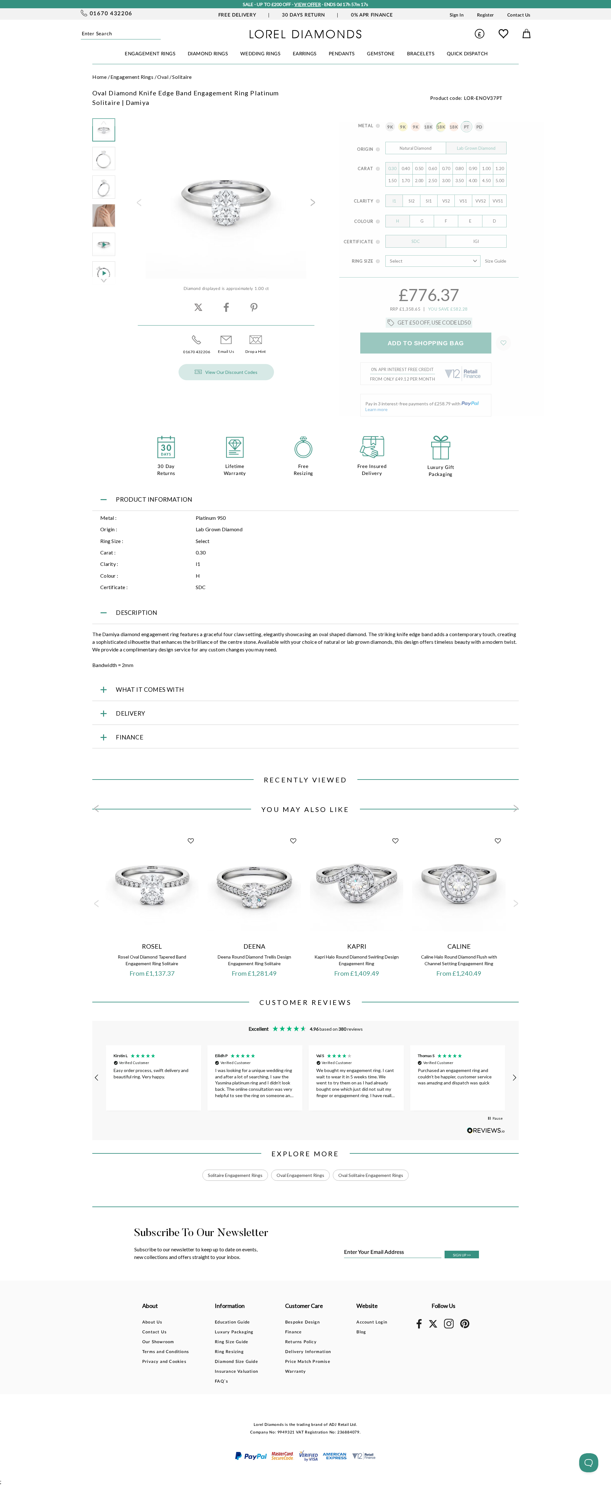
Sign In (457, 15)
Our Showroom (158, 1342)
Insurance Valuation (236, 1372)
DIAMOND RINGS (208, 54)
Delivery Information (308, 1352)
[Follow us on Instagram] (449, 1327)
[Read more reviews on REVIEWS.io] (486, 1130)
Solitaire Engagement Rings (235, 1175)
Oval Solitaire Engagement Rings (370, 1175)
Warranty (295, 1372)
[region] (305, 1078)
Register (485, 15)
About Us (152, 1322)
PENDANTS (342, 54)
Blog (361, 1332)
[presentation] (138, 204)
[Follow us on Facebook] (419, 1327)
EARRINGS (305, 54)
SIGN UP (462, 1255)
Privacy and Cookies (164, 1362)
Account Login (371, 1322)
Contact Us (518, 15)
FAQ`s (221, 1381)
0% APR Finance (372, 15)
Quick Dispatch (467, 54)
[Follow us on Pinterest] (464, 1327)
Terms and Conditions (165, 1352)
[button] (96, 1077)
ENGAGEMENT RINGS (150, 54)
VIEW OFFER (307, 4)
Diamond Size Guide (236, 1362)
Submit (158, 33)
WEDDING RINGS (260, 54)
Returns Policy (301, 1342)
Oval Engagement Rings (300, 1175)
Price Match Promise (307, 1362)
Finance (293, 1332)
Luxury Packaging (234, 1332)
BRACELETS (421, 54)
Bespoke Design (302, 1322)
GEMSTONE (381, 54)
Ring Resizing (229, 1352)
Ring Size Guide (231, 1342)
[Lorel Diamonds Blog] (305, 36)
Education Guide (232, 1322)
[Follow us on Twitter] (433, 1326)
